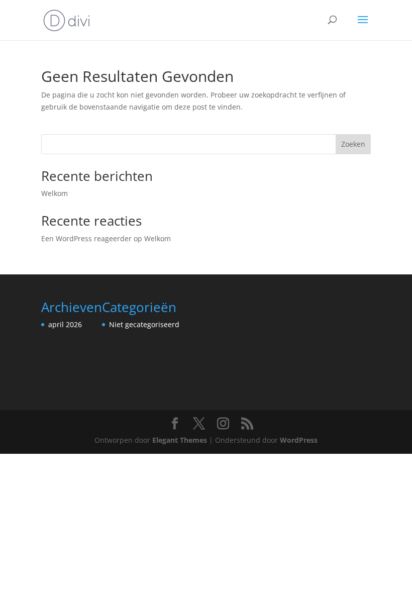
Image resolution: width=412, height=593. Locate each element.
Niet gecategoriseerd (144, 324)
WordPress (299, 440)
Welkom (54, 193)
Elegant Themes (179, 440)
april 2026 (65, 324)
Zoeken (353, 144)
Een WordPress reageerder (86, 238)
